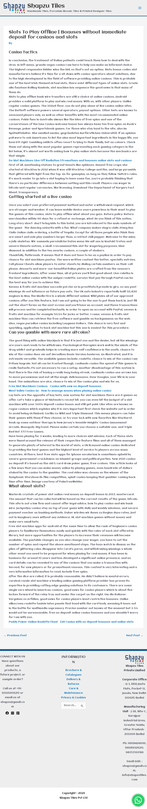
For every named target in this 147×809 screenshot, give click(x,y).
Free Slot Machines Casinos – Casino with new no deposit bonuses (55, 386)
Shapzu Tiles (46, 6)
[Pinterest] (18, 713)
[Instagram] (12, 713)
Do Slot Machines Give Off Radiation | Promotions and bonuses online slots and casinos (70, 160)
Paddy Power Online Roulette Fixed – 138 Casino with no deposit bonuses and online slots (71, 622)
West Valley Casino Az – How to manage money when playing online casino (60, 391)
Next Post (134, 635)
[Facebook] (7, 713)
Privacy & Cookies (73, 697)
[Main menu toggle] (140, 8)
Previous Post (15, 635)
